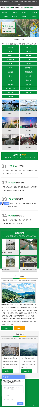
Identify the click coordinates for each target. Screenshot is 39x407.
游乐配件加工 (29, 72)
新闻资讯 (34, 12)
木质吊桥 (28, 47)
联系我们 (34, 16)
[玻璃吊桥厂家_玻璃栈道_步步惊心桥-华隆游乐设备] (19, 19)
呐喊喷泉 (10, 72)
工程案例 (5, 16)
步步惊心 (10, 55)
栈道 (10, 51)
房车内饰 (28, 80)
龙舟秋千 (10, 96)
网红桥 (10, 64)
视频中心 (24, 16)
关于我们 (24, 12)
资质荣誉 (14, 16)
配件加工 (28, 92)
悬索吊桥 (10, 92)
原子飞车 (28, 76)
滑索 (10, 68)
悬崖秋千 (28, 55)
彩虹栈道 (10, 84)
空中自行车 (28, 68)
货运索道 (28, 84)
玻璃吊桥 (10, 47)
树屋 (10, 76)
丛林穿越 (28, 51)
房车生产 (28, 88)
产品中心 (14, 12)
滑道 (10, 80)
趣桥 (28, 60)
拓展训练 (28, 64)
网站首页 (5, 12)
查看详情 (7, 371)
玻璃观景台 (10, 60)
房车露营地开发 (10, 88)
